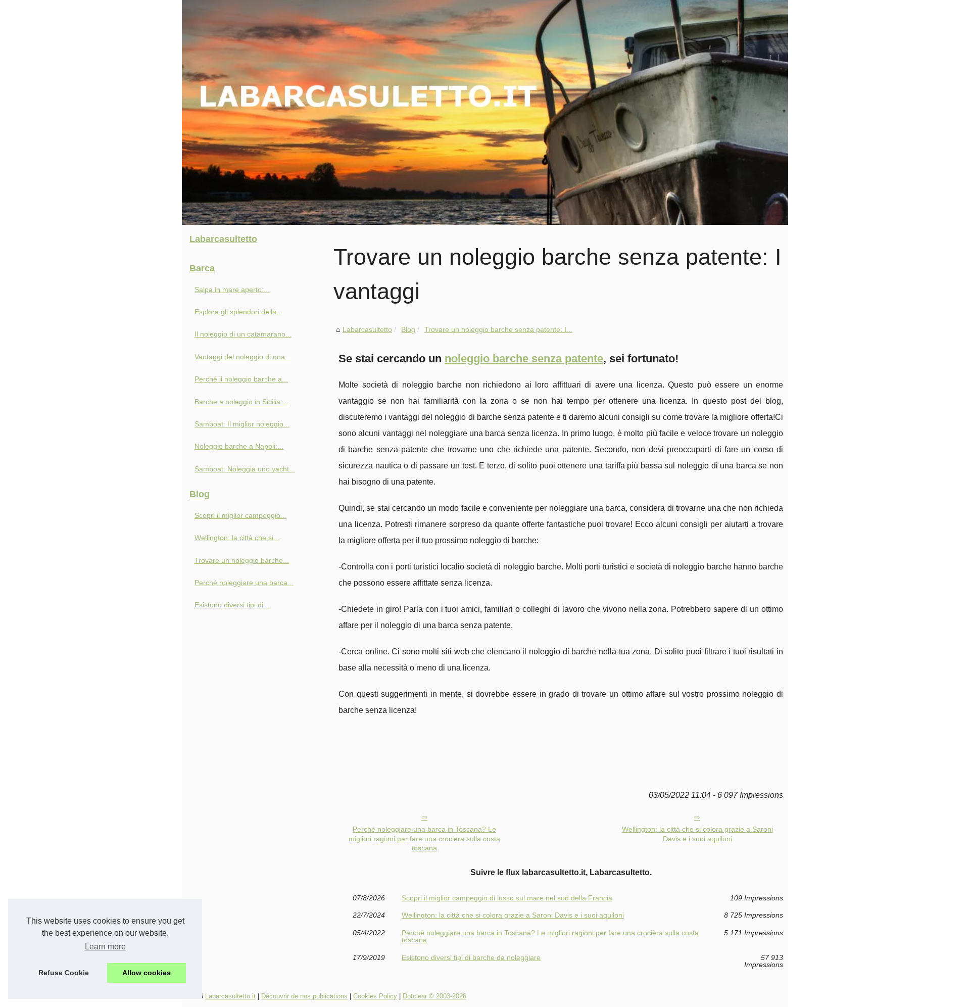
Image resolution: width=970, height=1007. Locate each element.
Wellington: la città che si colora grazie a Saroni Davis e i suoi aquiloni (697, 834)
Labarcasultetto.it (230, 996)
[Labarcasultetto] (485, 112)
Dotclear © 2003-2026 (434, 996)
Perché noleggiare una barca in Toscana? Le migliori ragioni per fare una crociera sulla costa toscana (424, 838)
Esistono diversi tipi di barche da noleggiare (471, 958)
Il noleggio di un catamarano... (243, 334)
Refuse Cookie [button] (63, 973)
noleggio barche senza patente (524, 358)
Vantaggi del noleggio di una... (243, 357)
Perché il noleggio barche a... (241, 379)
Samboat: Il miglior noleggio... (242, 424)
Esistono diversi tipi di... (232, 605)
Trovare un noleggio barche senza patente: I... (498, 329)
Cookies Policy (375, 996)
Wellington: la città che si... (237, 538)
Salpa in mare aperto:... (232, 289)
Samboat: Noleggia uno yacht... (245, 469)
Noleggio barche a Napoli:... (239, 446)
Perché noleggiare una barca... (244, 583)
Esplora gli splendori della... (238, 312)
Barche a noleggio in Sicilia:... (241, 402)
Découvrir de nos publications (304, 996)
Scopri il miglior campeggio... (240, 515)
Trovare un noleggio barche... (242, 560)
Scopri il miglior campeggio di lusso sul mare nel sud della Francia (507, 897)
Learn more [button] (105, 946)
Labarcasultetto (367, 329)
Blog (408, 329)
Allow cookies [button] (146, 973)
